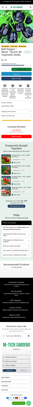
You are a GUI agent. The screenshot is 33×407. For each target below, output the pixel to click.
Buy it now (16, 74)
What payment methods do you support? (13, 240)
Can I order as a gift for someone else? (15, 250)
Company (4, 386)
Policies (4, 390)
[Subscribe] (29, 336)
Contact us (23, 370)
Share (28, 52)
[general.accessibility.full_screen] (30, 12)
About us (9, 370)
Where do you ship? (9, 223)
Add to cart (22, 69)
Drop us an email (23, 218)
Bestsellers (6, 381)
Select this (17, 162)
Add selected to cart (16, 206)
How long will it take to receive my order (14, 234)
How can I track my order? (11, 246)
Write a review (16, 136)
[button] (2, 7)
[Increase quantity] (9, 69)
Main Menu (5, 377)
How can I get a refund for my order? (15, 255)
